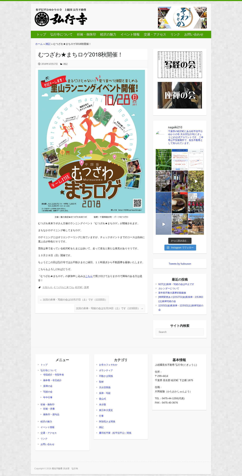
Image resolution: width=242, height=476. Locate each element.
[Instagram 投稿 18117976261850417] (164, 159)
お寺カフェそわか (108, 364)
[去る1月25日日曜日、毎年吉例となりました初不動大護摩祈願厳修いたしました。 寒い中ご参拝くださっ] (196, 224)
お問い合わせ (193, 34)
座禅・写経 (105, 393)
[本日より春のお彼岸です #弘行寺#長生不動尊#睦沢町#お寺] (180, 202)
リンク (175, 34)
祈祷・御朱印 (86, 34)
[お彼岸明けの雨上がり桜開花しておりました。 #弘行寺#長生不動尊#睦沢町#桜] (164, 202)
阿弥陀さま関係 (107, 421)
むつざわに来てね (64, 287)
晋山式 (102, 398)
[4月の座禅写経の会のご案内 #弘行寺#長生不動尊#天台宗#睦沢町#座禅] (164, 181)
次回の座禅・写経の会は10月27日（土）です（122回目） (73, 299)
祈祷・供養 (49, 408)
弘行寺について (61, 34)
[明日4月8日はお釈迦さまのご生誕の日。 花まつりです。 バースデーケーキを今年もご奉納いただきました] (180, 181)
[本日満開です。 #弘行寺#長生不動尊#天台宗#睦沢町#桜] (196, 181)
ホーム (39, 43)
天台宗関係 (105, 387)
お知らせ (47, 287)
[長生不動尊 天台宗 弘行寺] (61, 17)
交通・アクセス (155, 34)
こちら (89, 276)
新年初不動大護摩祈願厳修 (172, 292)
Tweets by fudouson (180, 263)
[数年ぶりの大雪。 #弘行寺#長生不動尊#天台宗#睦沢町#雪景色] (164, 224)
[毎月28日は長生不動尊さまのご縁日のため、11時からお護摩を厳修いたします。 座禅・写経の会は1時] (196, 202)
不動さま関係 (106, 376)
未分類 (102, 404)
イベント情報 (130, 34)
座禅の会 (47, 386)
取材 (101, 381)
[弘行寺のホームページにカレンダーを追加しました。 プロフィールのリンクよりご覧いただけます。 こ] (196, 159)
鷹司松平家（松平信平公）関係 (115, 433)
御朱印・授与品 (51, 414)
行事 (101, 416)
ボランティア (106, 370)
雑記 (48, 43)
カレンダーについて (168, 288)
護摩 (86, 287)
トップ (41, 34)
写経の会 (47, 391)
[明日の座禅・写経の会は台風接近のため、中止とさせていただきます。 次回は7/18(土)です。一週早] (180, 159)
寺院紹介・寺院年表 (53, 374)
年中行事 (47, 397)
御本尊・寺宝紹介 (52, 380)
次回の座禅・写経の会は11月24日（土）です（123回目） (109, 308)
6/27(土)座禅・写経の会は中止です (176, 284)
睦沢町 (79, 287)
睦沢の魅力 (108, 34)
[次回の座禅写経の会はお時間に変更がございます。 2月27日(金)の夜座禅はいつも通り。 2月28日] (180, 224)
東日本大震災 (106, 410)
